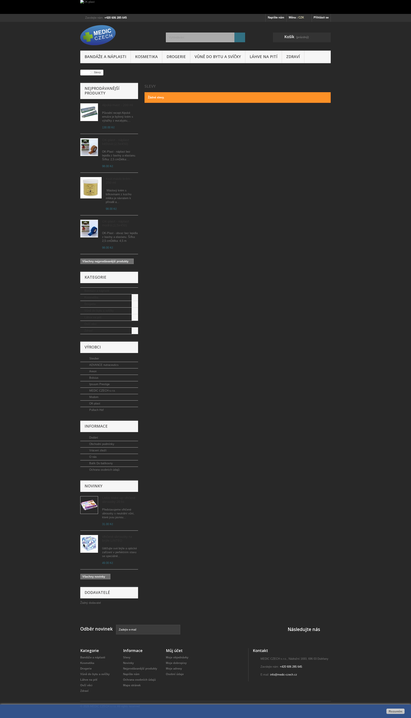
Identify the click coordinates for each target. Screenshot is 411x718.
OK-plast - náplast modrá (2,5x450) (115, 223)
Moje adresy (174, 668)
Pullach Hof (96, 410)
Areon (92, 371)
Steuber (93, 358)
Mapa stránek (132, 685)
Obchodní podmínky (101, 444)
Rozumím (395, 711)
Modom (93, 397)
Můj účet (174, 650)
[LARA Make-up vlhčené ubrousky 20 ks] (89, 505)
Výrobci (93, 347)
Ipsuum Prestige (99, 384)
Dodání (93, 437)
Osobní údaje (175, 674)
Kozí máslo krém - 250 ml (119, 180)
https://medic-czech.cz (94, 613)
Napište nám (276, 17)
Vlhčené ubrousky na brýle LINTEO (117, 538)
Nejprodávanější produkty (102, 91)
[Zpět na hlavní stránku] (85, 72)
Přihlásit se (321, 17)
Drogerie (176, 56)
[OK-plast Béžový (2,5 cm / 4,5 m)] (89, 147)
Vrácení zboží (97, 450)
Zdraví (293, 56)
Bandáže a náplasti (105, 56)
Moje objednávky (177, 657)
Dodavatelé (97, 592)
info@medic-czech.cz (283, 674)
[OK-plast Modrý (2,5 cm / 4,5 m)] (89, 228)
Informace (96, 426)
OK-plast (94, 403)
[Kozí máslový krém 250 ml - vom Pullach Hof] (91, 187)
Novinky (93, 485)
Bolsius (93, 377)
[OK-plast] (205, 7)
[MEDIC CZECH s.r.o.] (119, 35)
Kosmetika (146, 56)
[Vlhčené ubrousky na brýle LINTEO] (89, 544)
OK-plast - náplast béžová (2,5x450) (115, 142)
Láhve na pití (263, 56)
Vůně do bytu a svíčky (218, 56)
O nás (92, 456)
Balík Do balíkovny (100, 463)
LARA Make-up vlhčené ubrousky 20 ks (119, 500)
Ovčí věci (90, 324)
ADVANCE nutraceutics (103, 365)
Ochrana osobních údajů (103, 469)
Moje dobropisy (176, 663)
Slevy (126, 657)
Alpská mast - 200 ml (117, 105)
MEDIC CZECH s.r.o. (102, 390)
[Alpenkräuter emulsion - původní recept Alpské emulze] (89, 112)
